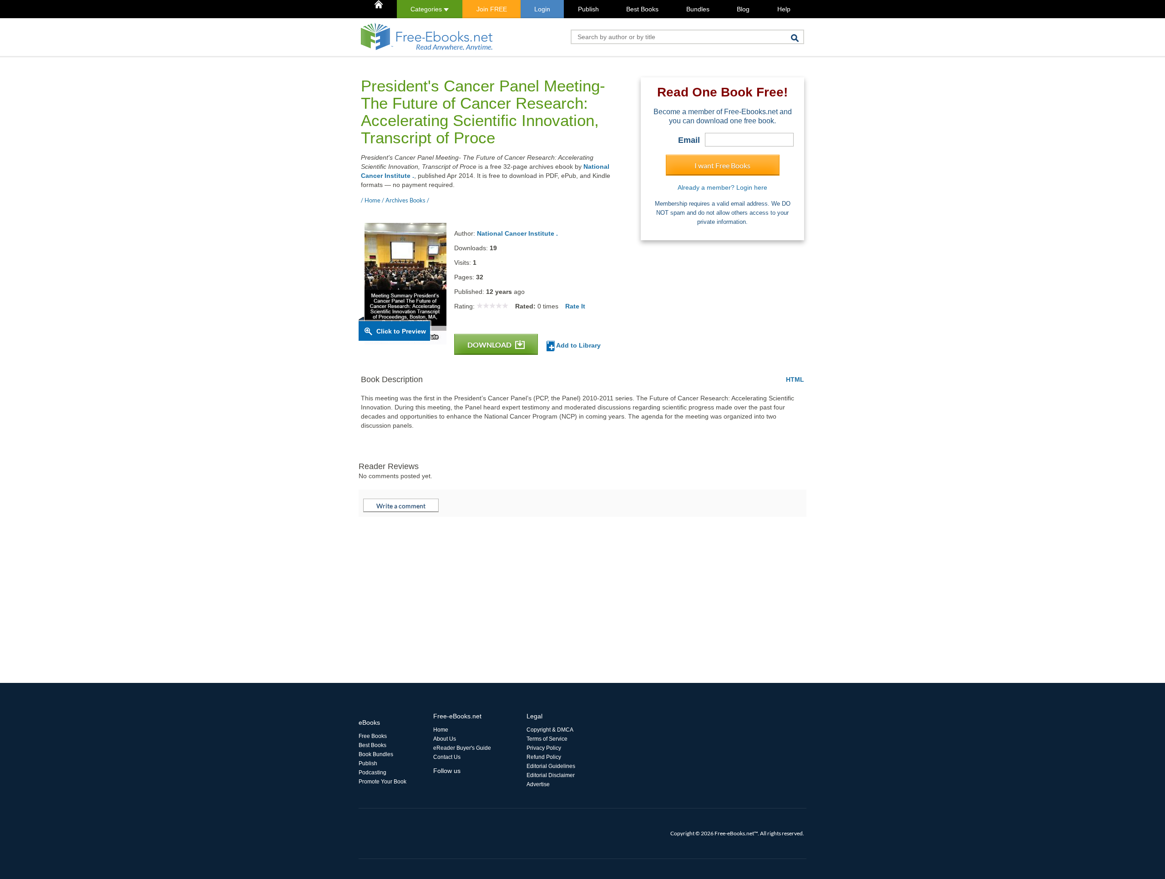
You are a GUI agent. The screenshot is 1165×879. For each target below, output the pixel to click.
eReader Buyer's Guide (462, 748)
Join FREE (491, 9)
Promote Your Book (382, 781)
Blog (743, 9)
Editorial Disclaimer (551, 775)
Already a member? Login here (722, 187)
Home (440, 730)
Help (783, 9)
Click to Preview (401, 331)
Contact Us (447, 757)
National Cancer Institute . (517, 233)
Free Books (373, 736)
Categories (427, 9)
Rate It (575, 306)
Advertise (538, 784)
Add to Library (578, 345)
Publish (588, 9)
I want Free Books (722, 165)
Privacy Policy (544, 748)
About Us (444, 739)
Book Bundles (376, 754)
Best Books (642, 9)
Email (689, 140)
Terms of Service (547, 739)
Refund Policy (544, 757)
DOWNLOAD (490, 344)
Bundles (697, 9)
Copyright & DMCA (550, 730)
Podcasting (372, 772)
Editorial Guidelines (551, 766)
